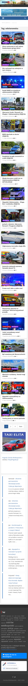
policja (10, 628)
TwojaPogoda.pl (13, 460)
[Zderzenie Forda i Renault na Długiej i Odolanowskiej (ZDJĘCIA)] (13, 104)
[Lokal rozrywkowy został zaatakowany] (13, 323)
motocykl (16, 620)
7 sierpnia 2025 (6, 72)
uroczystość (10, 639)
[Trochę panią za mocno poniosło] (13, 410)
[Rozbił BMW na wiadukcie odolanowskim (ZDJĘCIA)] (13, 82)
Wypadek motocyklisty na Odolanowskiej (11, 397)
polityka (16, 628)
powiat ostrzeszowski (14, 632)
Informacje (6, 42)
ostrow (12, 50)
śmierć (20, 641)
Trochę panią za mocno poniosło (13, 418)
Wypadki (18, 64)
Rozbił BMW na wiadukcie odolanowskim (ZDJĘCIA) (11, 91)
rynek (19, 634)
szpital (3, 639)
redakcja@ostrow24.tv (9, 649)
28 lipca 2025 (5, 94)
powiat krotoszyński (21, 630)
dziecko (2, 618)
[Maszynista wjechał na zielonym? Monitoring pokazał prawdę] (13, 300)
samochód (5, 636)
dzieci (22, 616)
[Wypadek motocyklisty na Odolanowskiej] (13, 388)
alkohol (3, 616)
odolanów (3, 623)
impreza (6, 618)
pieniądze (4, 628)
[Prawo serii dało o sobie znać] (13, 279)
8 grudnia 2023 (6, 290)
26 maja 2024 (5, 248)
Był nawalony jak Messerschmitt (13, 354)
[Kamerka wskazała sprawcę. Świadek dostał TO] (13, 258)
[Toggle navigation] (3, 18)
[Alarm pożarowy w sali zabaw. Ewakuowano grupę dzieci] (13, 38)
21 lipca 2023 (5, 400)
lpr (12, 620)
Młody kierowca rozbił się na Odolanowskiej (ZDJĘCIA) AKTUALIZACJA (12, 180)
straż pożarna (16, 637)
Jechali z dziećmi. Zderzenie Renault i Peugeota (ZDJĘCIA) (12, 225)
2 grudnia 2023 (6, 314)
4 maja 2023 (5, 420)
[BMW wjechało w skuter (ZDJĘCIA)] (13, 126)
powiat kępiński (4, 632)
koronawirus (22, 618)
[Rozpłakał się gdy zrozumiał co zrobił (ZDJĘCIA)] (13, 148)
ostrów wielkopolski (7, 624)
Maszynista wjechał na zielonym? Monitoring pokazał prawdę (13, 310)
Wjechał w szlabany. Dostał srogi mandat (13, 375)
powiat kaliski (11, 631)
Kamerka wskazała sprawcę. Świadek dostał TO (12, 267)
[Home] (5, 22)
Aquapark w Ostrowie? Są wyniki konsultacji (14, 551)
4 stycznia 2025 (6, 228)
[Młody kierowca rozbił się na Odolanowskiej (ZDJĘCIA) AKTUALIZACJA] (13, 169)
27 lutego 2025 (6, 206)
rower (15, 634)
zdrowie (11, 641)
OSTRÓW (12, 42)
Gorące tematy (7, 84)
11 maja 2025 (5, 138)
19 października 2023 (7, 336)
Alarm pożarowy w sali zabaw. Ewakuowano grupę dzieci (12, 47)
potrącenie (3, 630)
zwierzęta (16, 641)
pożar (8, 634)
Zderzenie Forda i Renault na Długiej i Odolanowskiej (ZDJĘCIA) (14, 113)
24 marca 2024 (6, 270)
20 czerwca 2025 (6, 116)
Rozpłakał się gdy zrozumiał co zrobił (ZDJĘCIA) (13, 157)
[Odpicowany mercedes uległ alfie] (13, 237)
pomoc (21, 628)
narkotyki (21, 620)
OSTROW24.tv (11, 663)
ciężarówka (8, 616)
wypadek (17, 639)
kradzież (9, 620)
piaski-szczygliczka (19, 626)
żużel (24, 641)
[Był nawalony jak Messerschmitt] (13, 345)
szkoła (23, 637)
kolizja (16, 618)
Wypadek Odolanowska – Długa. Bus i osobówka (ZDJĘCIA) (13, 203)
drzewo (19, 616)
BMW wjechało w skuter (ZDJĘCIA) (10, 135)
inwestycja (11, 618)
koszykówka (3, 620)
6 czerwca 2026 (6, 50)
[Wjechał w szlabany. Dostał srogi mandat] (13, 366)
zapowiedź (4, 641)
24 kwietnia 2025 (6, 184)
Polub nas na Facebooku (11, 668)
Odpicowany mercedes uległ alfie (14, 246)
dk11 (13, 616)
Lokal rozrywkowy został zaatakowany (11, 333)
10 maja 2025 (5, 160)
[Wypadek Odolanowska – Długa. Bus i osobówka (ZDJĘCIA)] (13, 193)
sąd (6, 639)
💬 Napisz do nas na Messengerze (9, 655)
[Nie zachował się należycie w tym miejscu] (13, 59)
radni (12, 634)
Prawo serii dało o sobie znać (12, 288)
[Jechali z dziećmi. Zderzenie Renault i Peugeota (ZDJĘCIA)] (13, 215)
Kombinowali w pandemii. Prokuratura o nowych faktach (15, 527)
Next (20, 426)
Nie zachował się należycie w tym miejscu (12, 69)
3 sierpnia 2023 (6, 356)
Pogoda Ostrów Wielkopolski (11, 458)
